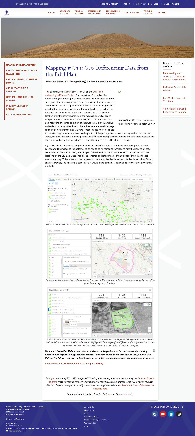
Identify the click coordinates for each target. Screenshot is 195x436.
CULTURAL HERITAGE (65, 12)
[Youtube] (163, 414)
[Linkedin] (171, 414)
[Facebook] (154, 414)
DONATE (161, 12)
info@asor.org (18, 419)
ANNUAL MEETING (79, 12)
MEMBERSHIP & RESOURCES (95, 12)
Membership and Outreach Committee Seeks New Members (174, 76)
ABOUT (51, 12)
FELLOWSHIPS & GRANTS (113, 12)
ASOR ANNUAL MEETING (19, 114)
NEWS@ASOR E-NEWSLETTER (21, 65)
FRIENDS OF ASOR (148, 12)
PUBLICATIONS (131, 12)
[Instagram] (179, 414)
